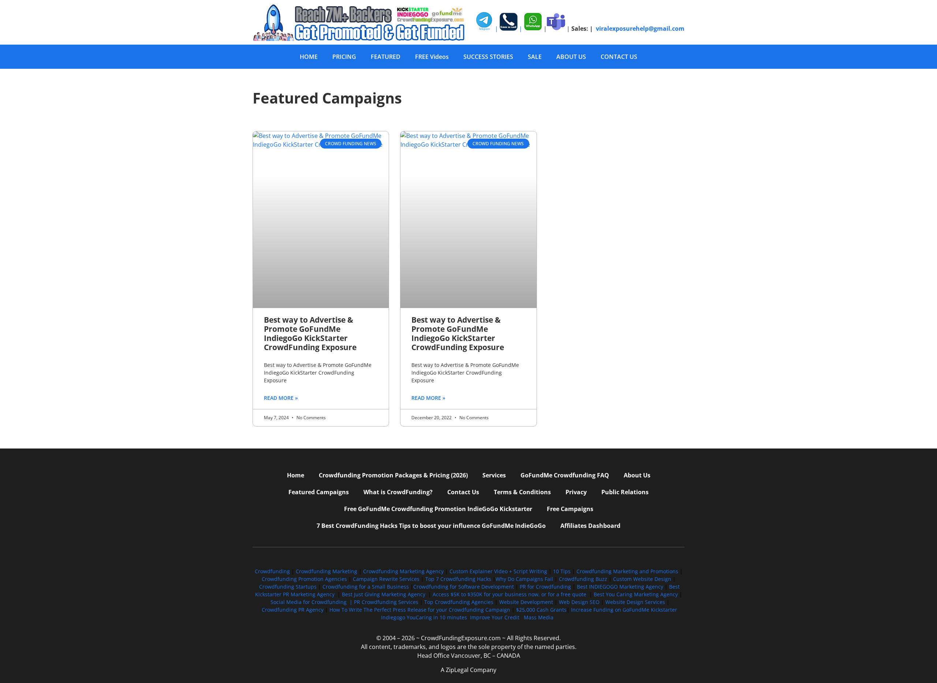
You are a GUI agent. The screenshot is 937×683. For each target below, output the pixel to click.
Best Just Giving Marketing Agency (383, 594)
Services (494, 475)
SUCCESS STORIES (488, 57)
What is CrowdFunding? (398, 492)
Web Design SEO (579, 601)
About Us (637, 475)
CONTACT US (619, 57)
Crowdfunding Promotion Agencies (304, 578)
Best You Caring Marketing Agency (636, 594)
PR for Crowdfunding (545, 586)
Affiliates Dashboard (590, 526)
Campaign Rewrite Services (386, 578)
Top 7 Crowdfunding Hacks (458, 578)
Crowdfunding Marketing (327, 571)
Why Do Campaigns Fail (524, 578)
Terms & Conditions (522, 492)
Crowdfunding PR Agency (293, 609)
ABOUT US (571, 57)
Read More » (281, 397)
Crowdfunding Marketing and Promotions (627, 571)
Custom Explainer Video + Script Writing (498, 571)
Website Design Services (635, 601)
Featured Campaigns (318, 492)
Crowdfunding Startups (288, 586)
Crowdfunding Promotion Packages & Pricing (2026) (393, 475)
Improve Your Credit (495, 617)
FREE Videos (432, 57)
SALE (535, 57)
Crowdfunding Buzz (583, 578)
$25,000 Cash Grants (541, 609)
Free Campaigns (570, 509)
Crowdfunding (272, 571)
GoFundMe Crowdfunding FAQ (564, 475)
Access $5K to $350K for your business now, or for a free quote (509, 594)
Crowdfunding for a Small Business (365, 586)
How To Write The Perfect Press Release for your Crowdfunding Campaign (419, 609)
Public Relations (625, 492)
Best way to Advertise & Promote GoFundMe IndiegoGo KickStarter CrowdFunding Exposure (310, 334)
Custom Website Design (642, 578)
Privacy (576, 492)
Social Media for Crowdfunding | (312, 601)
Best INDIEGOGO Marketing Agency (620, 586)
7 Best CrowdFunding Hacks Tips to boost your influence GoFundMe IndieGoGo (431, 526)
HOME (309, 57)
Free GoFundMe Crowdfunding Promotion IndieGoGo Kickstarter (438, 509)
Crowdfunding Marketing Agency (403, 571)
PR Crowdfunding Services (386, 601)
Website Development (526, 601)
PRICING (344, 57)
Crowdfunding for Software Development (463, 586)
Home (295, 475)
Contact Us (463, 492)
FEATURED (385, 57)
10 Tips (562, 571)
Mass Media (538, 617)
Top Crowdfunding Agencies (458, 601)
